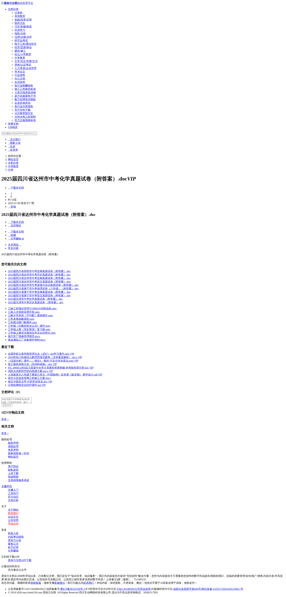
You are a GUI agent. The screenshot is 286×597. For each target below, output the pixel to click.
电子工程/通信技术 (25, 43)
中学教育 (20, 57)
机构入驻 (13, 533)
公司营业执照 (143, 589)
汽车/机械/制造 (23, 26)
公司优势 (13, 520)
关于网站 (13, 509)
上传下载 (13, 473)
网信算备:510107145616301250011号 (222, 589)
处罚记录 (13, 547)
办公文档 (20, 78)
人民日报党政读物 (25, 92)
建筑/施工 (20, 50)
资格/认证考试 (23, 64)
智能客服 (35, 582)
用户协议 (13, 466)
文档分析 (13, 500)
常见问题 (13, 248)
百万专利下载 (22, 109)
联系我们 (13, 513)
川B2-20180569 (125, 589)
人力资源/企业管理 (25, 68)
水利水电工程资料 (25, 116)
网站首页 (13, 159)
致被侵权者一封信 (18, 453)
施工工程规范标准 (25, 89)
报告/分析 (20, 33)
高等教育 (20, 16)
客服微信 (59, 582)
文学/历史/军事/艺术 (26, 61)
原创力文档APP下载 (19, 560)
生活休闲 (20, 82)
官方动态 (13, 496)
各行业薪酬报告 (24, 85)
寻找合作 (13, 523)
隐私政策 (13, 469)
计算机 (19, 12)
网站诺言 (13, 456)
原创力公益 (14, 540)
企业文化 (13, 516)
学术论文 (20, 71)
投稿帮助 (13, 476)
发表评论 (7, 405)
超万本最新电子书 (25, 96)
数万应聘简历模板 (25, 99)
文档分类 (13, 9)
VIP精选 (13, 127)
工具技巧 (13, 493)
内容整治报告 (16, 536)
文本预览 (14, 244)
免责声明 (13, 449)
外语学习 (20, 30)
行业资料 (20, 75)
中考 (10, 169)
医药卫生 (20, 23)
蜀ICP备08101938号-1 (72, 589)
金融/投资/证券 (23, 19)
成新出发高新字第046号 (187, 589)
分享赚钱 (13, 550)
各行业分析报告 (24, 106)
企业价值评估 (22, 102)
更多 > (5, 419)
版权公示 (13, 543)
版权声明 (13, 442)
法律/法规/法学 (23, 37)
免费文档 (13, 123)
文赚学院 (6, 486)
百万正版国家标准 (25, 120)
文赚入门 (13, 489)
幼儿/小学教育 (23, 54)
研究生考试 (21, 40)
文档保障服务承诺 (18, 480)
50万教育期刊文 (24, 113)
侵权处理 (13, 446)
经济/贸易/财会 (23, 47)
